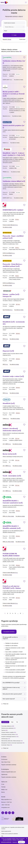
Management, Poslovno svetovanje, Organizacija (11, 742)
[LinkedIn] (2, 812)
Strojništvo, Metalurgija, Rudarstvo (8, 736)
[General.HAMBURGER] (26, 3)
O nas (2, 784)
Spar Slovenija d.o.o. (8, 310)
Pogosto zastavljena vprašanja (8, 764)
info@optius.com (5, 807)
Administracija (4, 738)
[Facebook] (6, 812)
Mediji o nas (4, 789)
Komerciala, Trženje (5, 745)
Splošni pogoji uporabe (6, 831)
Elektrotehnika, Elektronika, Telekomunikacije (10, 740)
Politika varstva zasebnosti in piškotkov (9, 833)
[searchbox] (14, 30)
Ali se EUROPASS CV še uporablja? (11, 682)
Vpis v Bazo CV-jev (5, 762)
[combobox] (14, 26)
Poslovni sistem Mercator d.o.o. (10, 225)
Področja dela (5, 722)
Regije (12, 722)
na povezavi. (21, 678)
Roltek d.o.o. (6, 142)
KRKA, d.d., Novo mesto (8, 516)
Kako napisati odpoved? (9, 699)
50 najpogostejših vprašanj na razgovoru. (10, 637)
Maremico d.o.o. (6, 116)
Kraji (17, 722)
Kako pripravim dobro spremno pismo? (12, 694)
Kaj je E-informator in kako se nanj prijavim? (11, 688)
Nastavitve (15, 842)
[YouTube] (13, 812)
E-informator (4, 759)
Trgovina (3, 730)
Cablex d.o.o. (6, 418)
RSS (2, 836)
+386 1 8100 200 (5, 805)
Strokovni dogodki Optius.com (8, 771)
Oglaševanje (4, 774)
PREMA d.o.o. (6, 171)
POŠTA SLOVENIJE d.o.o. (9, 253)
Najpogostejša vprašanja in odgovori (14, 16)
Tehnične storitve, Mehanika (7, 728)
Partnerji (3, 787)
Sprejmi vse (21, 842)
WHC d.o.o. (5, 339)
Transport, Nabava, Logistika (7, 732)
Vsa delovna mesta (18, 79)
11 (20, 613)
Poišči (14, 35)
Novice (3, 792)
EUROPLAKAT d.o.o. (7, 79)
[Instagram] (9, 812)
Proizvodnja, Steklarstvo (6, 726)
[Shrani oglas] (24, 58)
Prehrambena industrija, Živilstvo (8, 734)
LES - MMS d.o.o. (7, 444)
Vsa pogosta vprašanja (8, 631)
